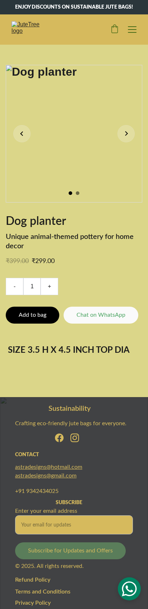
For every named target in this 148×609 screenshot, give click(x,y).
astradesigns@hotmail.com (48, 467)
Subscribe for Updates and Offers (70, 551)
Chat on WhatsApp (101, 315)
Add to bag (32, 315)
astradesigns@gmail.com (46, 476)
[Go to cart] (114, 29)
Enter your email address (46, 511)
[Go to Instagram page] (74, 438)
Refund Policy (32, 580)
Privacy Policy (33, 603)
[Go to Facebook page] (59, 438)
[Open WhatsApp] (129, 588)
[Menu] (132, 29)
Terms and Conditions (42, 592)
